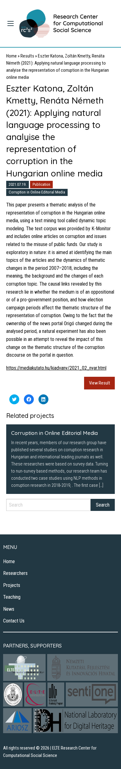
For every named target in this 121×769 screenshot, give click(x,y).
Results (27, 56)
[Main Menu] (10, 23)
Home (11, 56)
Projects (11, 585)
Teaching (11, 597)
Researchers (15, 573)
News (8, 609)
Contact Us (14, 621)
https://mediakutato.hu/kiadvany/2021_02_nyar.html (56, 368)
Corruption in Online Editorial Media (37, 192)
